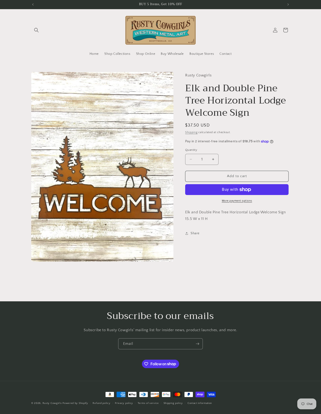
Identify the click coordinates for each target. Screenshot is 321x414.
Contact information (200, 403)
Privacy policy (124, 403)
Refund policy (101, 403)
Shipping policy (173, 403)
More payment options (237, 200)
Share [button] (195, 233)
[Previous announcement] (33, 4)
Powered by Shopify (75, 403)
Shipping (191, 132)
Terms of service (148, 403)
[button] (36, 30)
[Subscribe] (197, 343)
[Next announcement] (288, 4)
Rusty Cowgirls (52, 403)
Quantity (191, 149)
